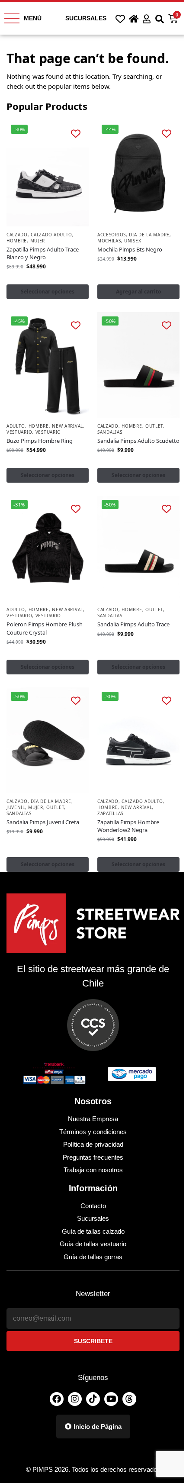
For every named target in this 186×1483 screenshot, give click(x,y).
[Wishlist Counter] (120, 18)
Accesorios (111, 235)
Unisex (132, 241)
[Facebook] (57, 1399)
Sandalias (109, 432)
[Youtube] (111, 1399)
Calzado (17, 235)
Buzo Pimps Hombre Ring (39, 441)
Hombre (16, 241)
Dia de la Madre (149, 235)
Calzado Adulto (51, 235)
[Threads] (129, 1399)
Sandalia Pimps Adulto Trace (133, 624)
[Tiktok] (93, 1399)
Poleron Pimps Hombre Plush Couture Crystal (44, 628)
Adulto (15, 426)
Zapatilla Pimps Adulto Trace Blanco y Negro (42, 253)
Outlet (154, 426)
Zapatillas (110, 813)
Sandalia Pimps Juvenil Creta (42, 822)
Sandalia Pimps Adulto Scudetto (138, 441)
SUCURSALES (85, 18)
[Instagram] (75, 1399)
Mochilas (109, 241)
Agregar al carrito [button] (138, 291)
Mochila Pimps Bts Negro (129, 249)
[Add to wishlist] (76, 133)
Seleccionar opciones (47, 291)
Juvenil (15, 807)
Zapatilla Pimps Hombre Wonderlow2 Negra (128, 826)
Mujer (37, 241)
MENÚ (33, 18)
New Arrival (67, 426)
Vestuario (19, 432)
